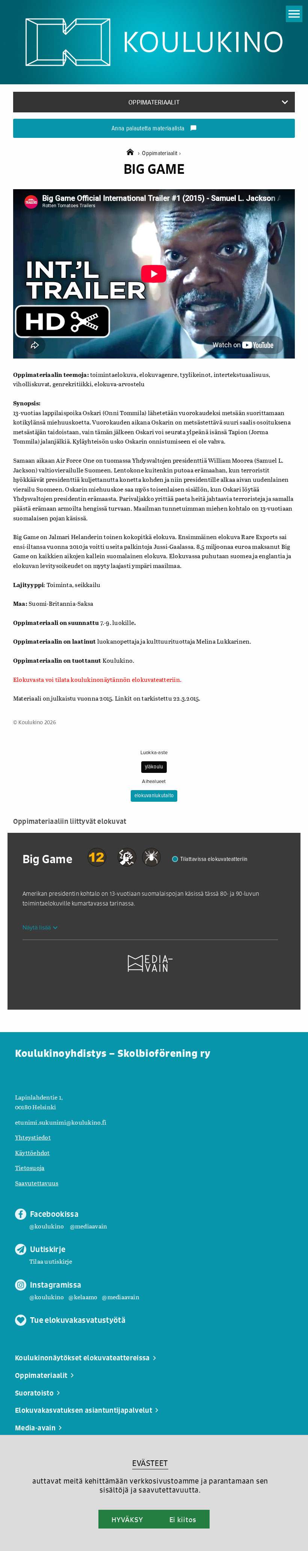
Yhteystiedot (33, 1137)
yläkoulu (154, 767)
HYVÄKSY (127, 1519)
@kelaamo (82, 1296)
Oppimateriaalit (161, 153)
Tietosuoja (29, 1167)
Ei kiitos (182, 1519)
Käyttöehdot (32, 1152)
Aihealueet (154, 781)
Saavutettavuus (36, 1183)
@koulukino (46, 1226)
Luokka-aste (154, 753)
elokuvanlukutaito (154, 795)
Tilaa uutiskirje (50, 1261)
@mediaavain (88, 1226)
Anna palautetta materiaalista (154, 129)
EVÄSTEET (150, 1463)
